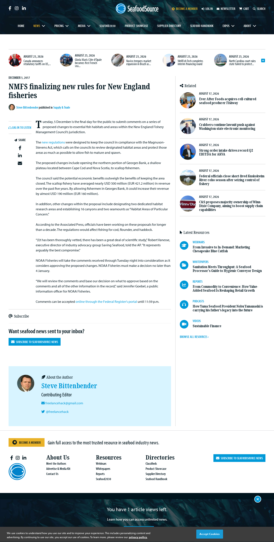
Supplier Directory (169, 26)
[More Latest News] (263, 60)
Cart (246, 8)
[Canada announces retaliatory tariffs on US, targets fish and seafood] (15, 60)
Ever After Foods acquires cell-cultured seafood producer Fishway (227, 101)
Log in (209, 8)
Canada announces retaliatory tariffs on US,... (37, 62)
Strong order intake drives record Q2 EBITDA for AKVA (226, 152)
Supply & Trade (61, 107)
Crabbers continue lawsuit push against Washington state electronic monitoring (227, 126)
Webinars (101, 463)
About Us (57, 457)
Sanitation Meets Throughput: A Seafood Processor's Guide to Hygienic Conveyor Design (227, 268)
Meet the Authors (56, 463)
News (36, 26)
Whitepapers (103, 468)
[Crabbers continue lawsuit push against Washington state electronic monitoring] (188, 126)
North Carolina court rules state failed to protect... (242, 62)
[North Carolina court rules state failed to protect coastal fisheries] (220, 60)
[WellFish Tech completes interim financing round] (169, 60)
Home (21, 26)
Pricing (59, 26)
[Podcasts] (186, 304)
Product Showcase (136, 26)
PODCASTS (198, 301)
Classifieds (151, 463)
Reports (100, 474)
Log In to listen (21, 128)
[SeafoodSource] (137, 8)
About (247, 26)
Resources (108, 457)
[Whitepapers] (186, 265)
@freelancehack (57, 411)
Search (261, 8)
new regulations (53, 142)
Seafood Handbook (201, 26)
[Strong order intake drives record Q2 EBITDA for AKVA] (188, 152)
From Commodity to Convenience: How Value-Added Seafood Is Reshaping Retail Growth (225, 288)
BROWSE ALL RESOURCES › (194, 336)
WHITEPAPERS (200, 262)
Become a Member (30, 442)
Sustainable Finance (207, 326)
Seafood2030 (108, 26)
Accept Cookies (210, 534)
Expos (226, 26)
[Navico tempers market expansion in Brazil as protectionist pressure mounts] (117, 60)
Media (81, 26)
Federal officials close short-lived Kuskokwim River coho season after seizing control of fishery (231, 180)
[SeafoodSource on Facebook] (10, 8)
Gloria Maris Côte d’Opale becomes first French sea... (88, 62)
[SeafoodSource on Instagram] (17, 8)
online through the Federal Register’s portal (106, 301)
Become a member (187, 8)
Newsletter (228, 8)
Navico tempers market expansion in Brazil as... (138, 62)
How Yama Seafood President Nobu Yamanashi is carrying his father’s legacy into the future (228, 308)
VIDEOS (197, 321)
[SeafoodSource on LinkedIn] (24, 8)
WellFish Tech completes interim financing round (190, 62)
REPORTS (198, 281)
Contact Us (52, 474)
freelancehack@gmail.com (64, 403)
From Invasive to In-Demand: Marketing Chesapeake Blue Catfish (221, 249)
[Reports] (186, 285)
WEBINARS (199, 242)
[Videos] (186, 324)
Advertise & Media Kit (58, 468)
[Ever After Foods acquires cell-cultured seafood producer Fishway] (188, 100)
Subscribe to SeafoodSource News (36, 342)
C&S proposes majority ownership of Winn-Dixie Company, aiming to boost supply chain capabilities (231, 206)
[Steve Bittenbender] (12, 107)
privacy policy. (138, 537)
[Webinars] (186, 245)
